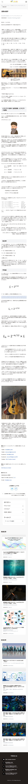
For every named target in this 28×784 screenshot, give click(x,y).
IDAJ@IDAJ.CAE (10, 454)
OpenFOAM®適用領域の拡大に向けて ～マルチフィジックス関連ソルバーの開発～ (13, 553)
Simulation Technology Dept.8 (13, 17)
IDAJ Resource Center (6, 467)
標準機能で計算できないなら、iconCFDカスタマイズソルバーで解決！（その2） (13, 578)
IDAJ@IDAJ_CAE (8, 449)
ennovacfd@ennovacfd (10, 452)
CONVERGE (10, 630)
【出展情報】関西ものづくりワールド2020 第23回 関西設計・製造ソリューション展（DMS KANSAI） (15, 493)
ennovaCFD (10, 554)
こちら (14, 477)
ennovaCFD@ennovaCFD (12, 456)
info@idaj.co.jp (8, 480)
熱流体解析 (6, 579)
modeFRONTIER (20, 689)
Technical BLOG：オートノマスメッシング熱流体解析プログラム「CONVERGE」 (13, 628)
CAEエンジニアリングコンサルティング (14, 15)
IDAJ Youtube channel (10, 459)
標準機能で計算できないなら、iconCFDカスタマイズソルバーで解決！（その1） (13, 603)
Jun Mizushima (10, 633)
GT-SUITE (22, 663)
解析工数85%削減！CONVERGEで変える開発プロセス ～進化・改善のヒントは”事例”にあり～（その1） (14, 740)
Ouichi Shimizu (10, 692)
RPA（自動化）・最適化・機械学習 (10, 689)
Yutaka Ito (10, 557)
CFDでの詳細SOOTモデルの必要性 (17, 495)
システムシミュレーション (8, 663)
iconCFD (4, 15)
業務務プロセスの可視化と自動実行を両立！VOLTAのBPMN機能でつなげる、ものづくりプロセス (13, 686)
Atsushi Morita (10, 665)
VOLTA (5, 690)
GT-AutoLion (16, 663)
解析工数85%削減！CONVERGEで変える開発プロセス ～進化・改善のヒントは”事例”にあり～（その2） (14, 714)
